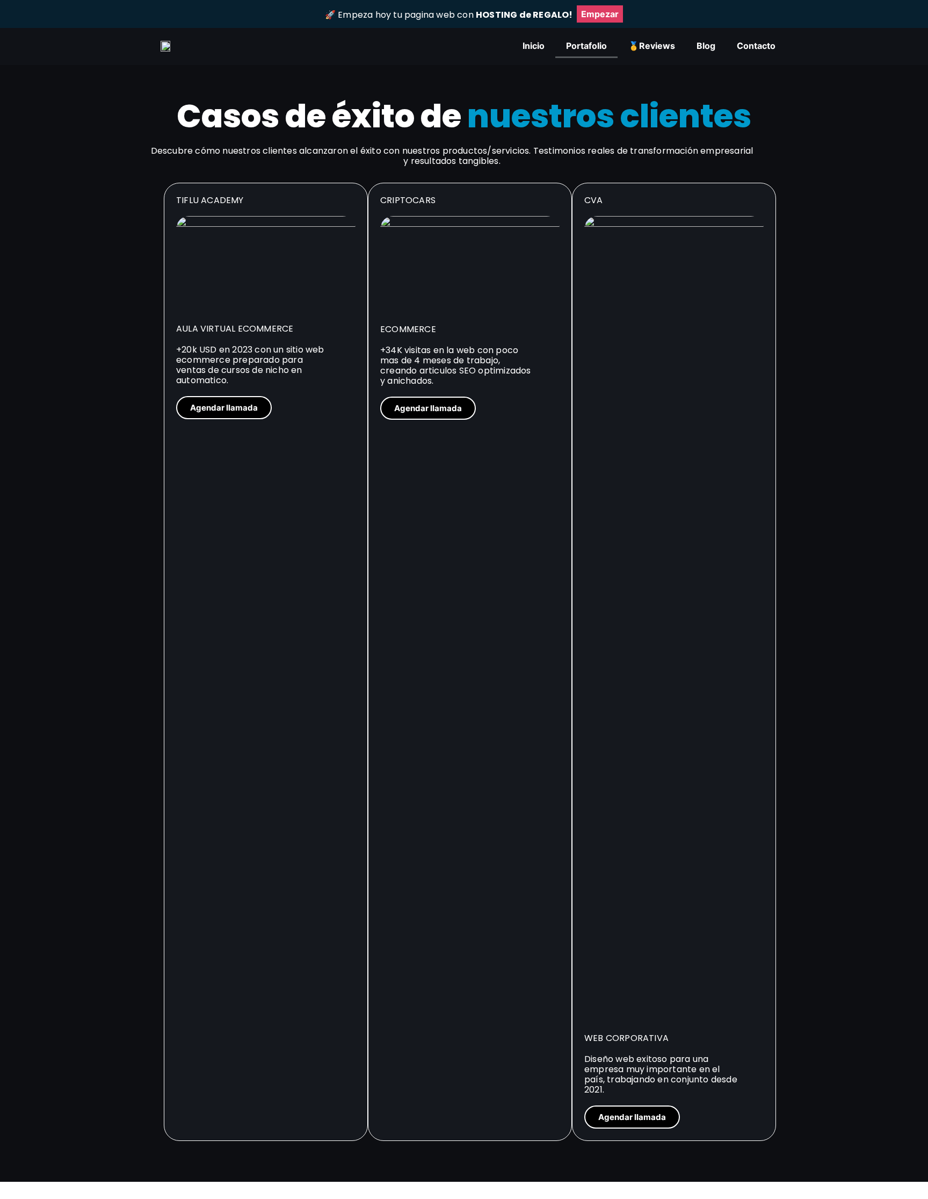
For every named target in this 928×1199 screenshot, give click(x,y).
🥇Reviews (651, 45)
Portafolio (586, 45)
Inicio (534, 45)
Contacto (756, 45)
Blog (706, 45)
